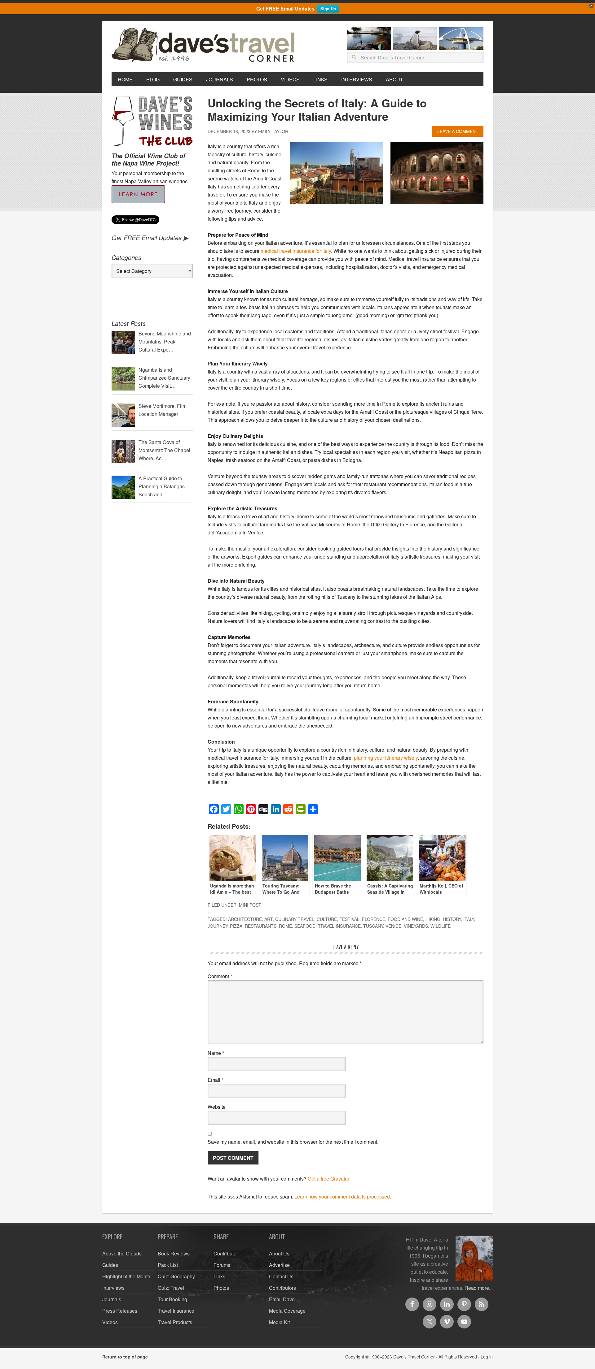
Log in (487, 1357)
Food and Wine (405, 919)
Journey (217, 926)
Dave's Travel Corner (205, 45)
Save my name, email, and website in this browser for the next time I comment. (293, 1141)
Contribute (225, 1253)
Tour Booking (172, 1299)
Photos (221, 1287)
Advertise (279, 1264)
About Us (279, 1253)
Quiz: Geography (176, 1276)
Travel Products (175, 1322)
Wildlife (440, 926)
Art (268, 919)
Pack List (168, 1264)
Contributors (282, 1287)
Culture (327, 919)
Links (219, 1276)
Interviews (113, 1287)
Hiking (432, 919)
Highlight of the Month (126, 1276)
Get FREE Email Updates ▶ (150, 237)
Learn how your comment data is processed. (342, 1196)
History (452, 919)
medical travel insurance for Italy (296, 250)
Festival (349, 919)
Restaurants (260, 926)
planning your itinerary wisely (386, 757)
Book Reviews (174, 1253)
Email (215, 1079)
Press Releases (119, 1310)
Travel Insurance (339, 926)
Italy (468, 919)
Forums (222, 1264)
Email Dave (282, 1299)
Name (216, 1052)
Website (217, 1106)
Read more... (479, 1287)
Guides (110, 1264)
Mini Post (250, 905)
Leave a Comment (457, 131)
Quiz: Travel (171, 1287)
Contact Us (281, 1276)
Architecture (245, 919)
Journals (111, 1299)
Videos (110, 1322)
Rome (285, 926)
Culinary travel (294, 919)
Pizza (236, 926)
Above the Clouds (122, 1253)
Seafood (304, 926)
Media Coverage (287, 1310)
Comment (220, 976)
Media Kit (279, 1322)
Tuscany (373, 926)
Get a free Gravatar (328, 1178)
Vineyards (416, 926)
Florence (373, 919)
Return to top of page (125, 1357)
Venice (393, 926)
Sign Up (328, 8)
